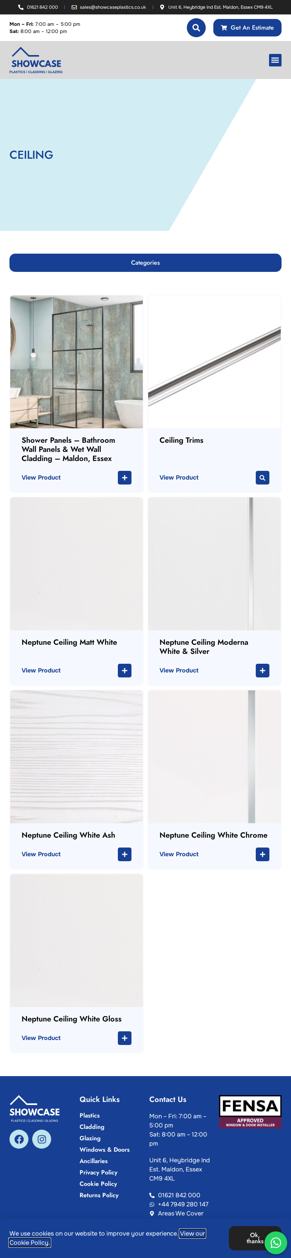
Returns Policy (99, 1195)
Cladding (92, 1127)
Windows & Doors (105, 1150)
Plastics (90, 1115)
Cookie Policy (98, 1184)
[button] (275, 60)
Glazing (90, 1138)
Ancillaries (94, 1161)
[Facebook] (18, 1139)
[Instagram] (41, 1139)
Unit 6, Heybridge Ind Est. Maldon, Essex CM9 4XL (179, 1169)
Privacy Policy (98, 1172)
